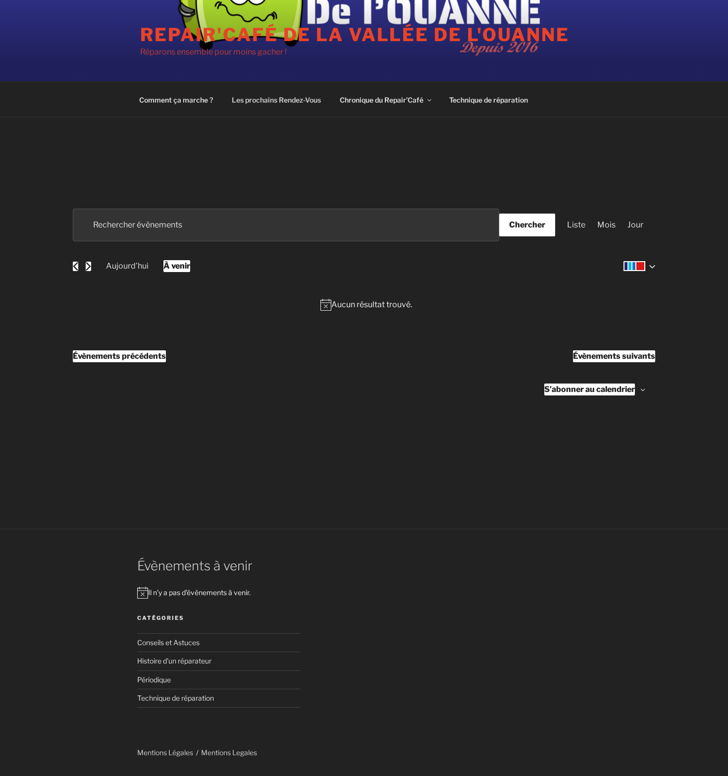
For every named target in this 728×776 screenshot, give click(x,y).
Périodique (154, 679)
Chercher (527, 224)
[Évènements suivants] (88, 266)
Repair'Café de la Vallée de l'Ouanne (355, 35)
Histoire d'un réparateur (174, 661)
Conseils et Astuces (168, 642)
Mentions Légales (165, 752)
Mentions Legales (229, 752)
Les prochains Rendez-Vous (276, 100)
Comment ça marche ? (176, 100)
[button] (637, 266)
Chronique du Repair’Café (381, 100)
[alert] (366, 305)
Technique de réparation (488, 100)
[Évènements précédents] (75, 266)
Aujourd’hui (127, 266)
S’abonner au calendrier (589, 389)
